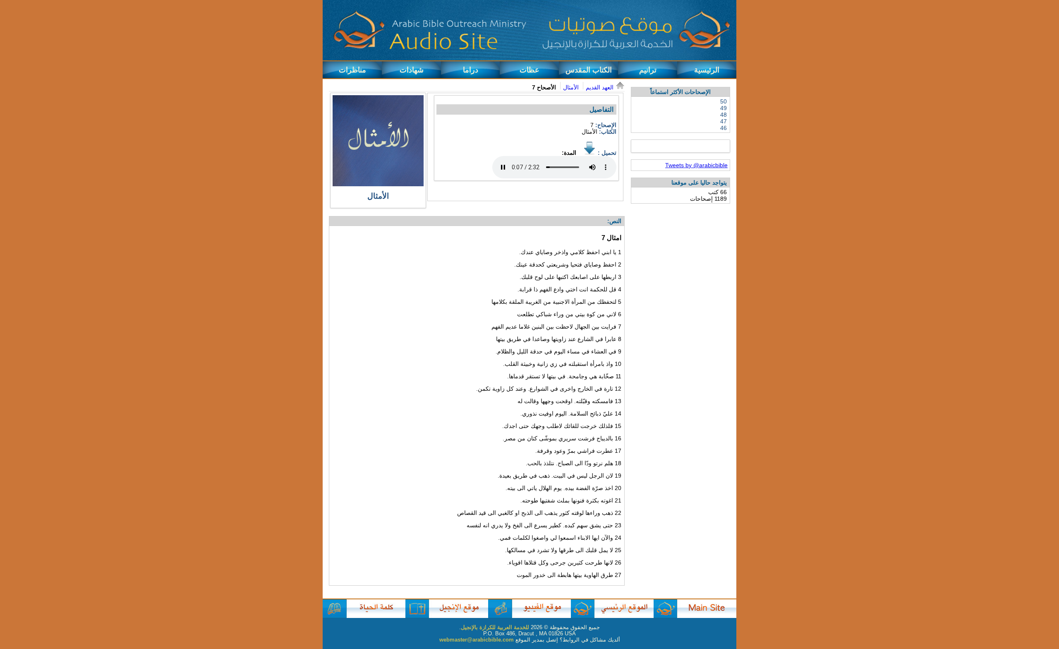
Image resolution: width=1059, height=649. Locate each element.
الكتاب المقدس (588, 70)
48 (723, 114)
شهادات (412, 70)
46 (723, 128)
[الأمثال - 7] (589, 152)
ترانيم (647, 70)
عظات (529, 70)
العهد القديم (599, 87)
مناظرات (352, 70)
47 (723, 121)
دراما (470, 70)
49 (723, 108)
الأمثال (571, 87)
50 (723, 101)
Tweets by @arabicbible (696, 165)
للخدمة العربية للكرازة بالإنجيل (495, 627)
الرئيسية (706, 70)
